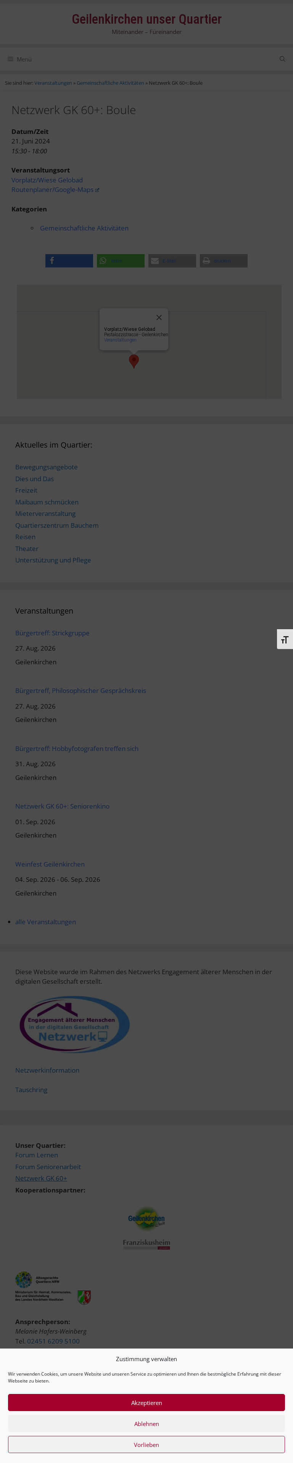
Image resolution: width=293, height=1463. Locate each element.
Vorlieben (146, 1444)
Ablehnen (146, 1424)
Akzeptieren (146, 1403)
